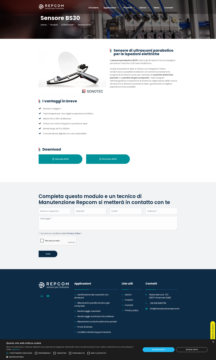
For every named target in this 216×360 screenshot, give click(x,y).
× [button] (213, 342)
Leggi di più (16, 349)
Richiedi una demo (212, 332)
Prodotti (129, 299)
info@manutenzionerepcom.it (164, 308)
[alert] (108, 349)
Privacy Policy (73, 233)
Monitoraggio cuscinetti (88, 311)
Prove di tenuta (84, 326)
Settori (128, 294)
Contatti (168, 7)
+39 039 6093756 (158, 303)
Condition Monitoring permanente (94, 332)
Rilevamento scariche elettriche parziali (96, 321)
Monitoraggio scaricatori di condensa (95, 316)
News (156, 7)
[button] (72, 357)
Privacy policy (131, 310)
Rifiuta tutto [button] (192, 350)
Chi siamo (93, 7)
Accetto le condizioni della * (61, 233)
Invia (48, 253)
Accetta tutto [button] (158, 350)
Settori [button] (143, 7)
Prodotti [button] (128, 7)
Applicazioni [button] (110, 7)
